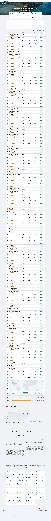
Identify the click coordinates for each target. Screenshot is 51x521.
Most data (40, 30)
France (27, 510)
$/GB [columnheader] (35, 32)
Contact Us (15, 511)
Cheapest (33, 30)
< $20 (37, 25)
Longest (43, 30)
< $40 (42, 25)
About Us (14, 510)
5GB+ (9, 25)
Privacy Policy (15, 515)
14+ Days (26, 25)
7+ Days (23, 25)
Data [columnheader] (23, 32)
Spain (27, 511)
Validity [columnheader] (29, 32)
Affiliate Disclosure (16, 514)
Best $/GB (36, 30)
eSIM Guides (2, 510)
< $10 (35, 25)
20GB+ (14, 25)
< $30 (39, 25)
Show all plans (25, 392)
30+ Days (29, 25)
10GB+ (11, 25)
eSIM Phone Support (4, 511)
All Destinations (28, 514)
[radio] (34, 1)
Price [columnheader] (41, 32)
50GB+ (16, 25)
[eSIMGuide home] (6, 1)
